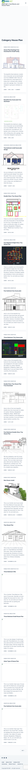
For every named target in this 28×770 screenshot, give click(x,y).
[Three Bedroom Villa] (14, 583)
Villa (17, 47)
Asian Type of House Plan (11, 661)
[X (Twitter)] (4, 757)
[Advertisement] (14, 21)
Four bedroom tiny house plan (12, 291)
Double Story (7, 47)
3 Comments (19, 514)
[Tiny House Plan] (14, 536)
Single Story (12, 96)
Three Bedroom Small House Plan (13, 616)
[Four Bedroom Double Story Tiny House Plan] (14, 445)
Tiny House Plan (8, 525)
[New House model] (14, 491)
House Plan (13, 47)
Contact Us (20, 764)
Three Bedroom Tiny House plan (13, 337)
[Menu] (25, 3)
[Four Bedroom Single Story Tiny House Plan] (14, 255)
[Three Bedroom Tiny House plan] (14, 349)
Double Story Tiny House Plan (12, 196)
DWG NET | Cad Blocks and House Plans (10, 4)
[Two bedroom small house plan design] (14, 161)
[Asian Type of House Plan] (14, 672)
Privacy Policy (12, 764)
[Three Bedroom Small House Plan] (14, 628)
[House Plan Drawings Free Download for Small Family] (14, 63)
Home (3, 762)
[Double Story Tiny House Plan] (14, 207)
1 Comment (17, 89)
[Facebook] (2, 757)
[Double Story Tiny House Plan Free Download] (14, 397)
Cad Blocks (6, 145)
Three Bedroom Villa (10, 571)
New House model (9, 480)
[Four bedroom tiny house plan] (14, 302)
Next (23, 750)
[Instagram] (6, 757)
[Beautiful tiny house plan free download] (14, 113)
